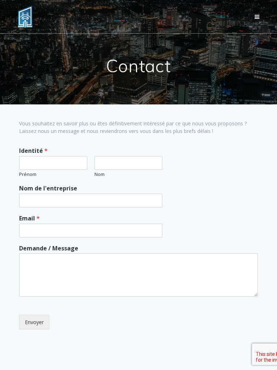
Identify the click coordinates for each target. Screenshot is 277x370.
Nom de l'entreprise (48, 188)
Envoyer (34, 322)
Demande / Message (48, 248)
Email (29, 218)
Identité (33, 151)
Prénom (27, 174)
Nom (99, 174)
